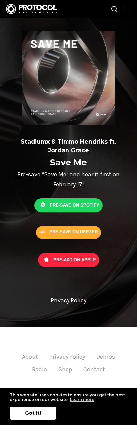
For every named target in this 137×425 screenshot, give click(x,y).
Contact (94, 369)
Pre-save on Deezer (73, 231)
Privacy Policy (67, 356)
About (30, 356)
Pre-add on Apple (74, 259)
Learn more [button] (82, 399)
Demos (105, 356)
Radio (39, 369)
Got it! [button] (33, 413)
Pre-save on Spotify (73, 204)
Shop (65, 369)
